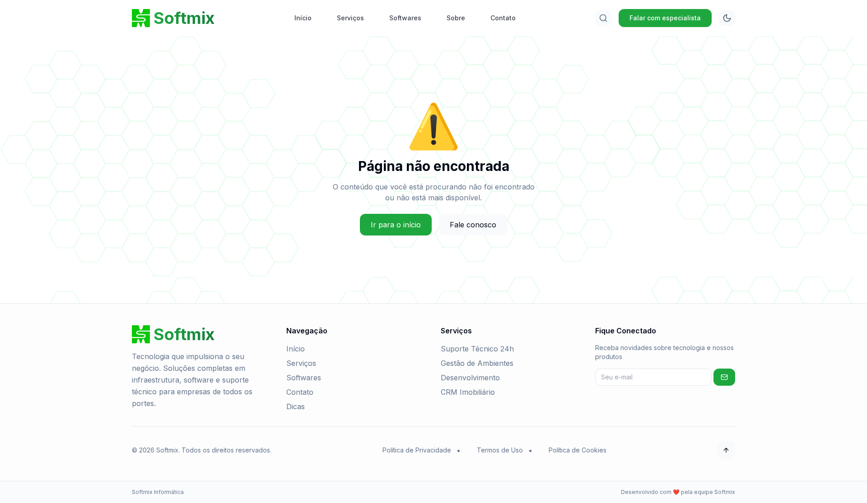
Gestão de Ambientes (477, 363)
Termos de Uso (500, 450)
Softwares (405, 18)
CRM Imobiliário (468, 392)
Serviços (350, 18)
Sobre (456, 18)
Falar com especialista (665, 18)
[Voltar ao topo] (726, 450)
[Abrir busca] (603, 18)
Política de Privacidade (416, 450)
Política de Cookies (577, 450)
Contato (503, 18)
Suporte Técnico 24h (477, 348)
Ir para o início (396, 224)
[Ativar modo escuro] (727, 18)
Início (303, 18)
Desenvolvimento (470, 377)
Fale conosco (473, 224)
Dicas (295, 406)
